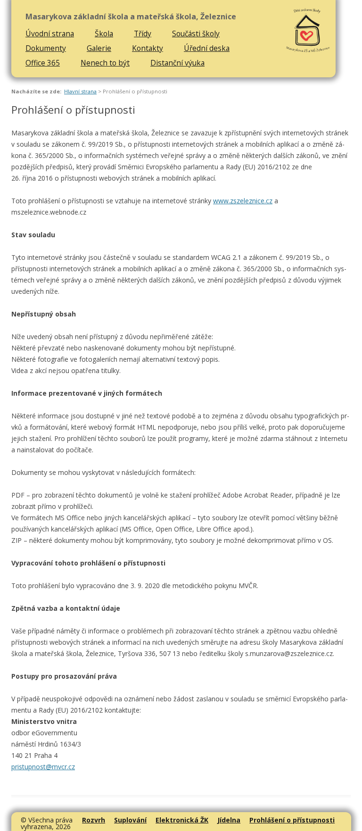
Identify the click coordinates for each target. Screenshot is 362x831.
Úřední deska (207, 48)
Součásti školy (196, 33)
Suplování (130, 819)
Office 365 (42, 63)
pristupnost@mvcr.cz (43, 766)
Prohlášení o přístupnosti (292, 819)
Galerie (99, 48)
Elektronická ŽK (182, 819)
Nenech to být (105, 63)
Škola (104, 33)
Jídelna (228, 819)
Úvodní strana (49, 33)
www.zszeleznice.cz (242, 200)
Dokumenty (45, 48)
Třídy (142, 33)
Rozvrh (93, 819)
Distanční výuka (177, 63)
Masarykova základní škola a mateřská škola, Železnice (130, 17)
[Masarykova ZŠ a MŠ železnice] (308, 31)
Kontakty (147, 48)
